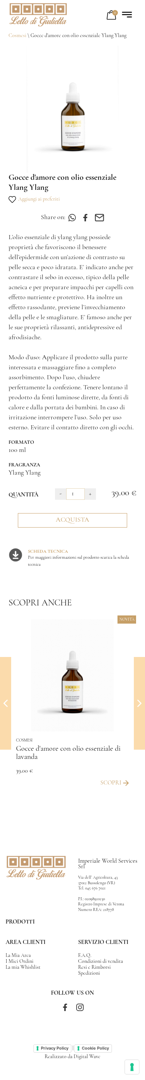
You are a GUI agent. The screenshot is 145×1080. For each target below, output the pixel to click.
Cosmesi (17, 36)
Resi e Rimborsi (94, 967)
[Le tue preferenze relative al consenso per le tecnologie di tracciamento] (132, 1067)
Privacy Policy (54, 1048)
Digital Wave (87, 1057)
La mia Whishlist (23, 967)
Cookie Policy (95, 1048)
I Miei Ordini (19, 961)
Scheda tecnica (48, 551)
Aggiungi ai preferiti (38, 199)
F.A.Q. (84, 955)
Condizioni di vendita (100, 961)
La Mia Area (18, 955)
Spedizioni (89, 973)
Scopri (110, 783)
